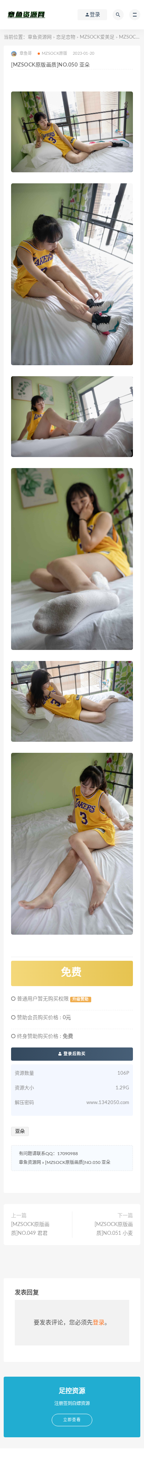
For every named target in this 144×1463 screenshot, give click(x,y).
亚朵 (20, 1131)
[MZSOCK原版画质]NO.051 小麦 (114, 1229)
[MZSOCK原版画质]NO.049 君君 (30, 1229)
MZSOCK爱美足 (97, 37)
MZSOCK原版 (55, 53)
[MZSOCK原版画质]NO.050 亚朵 (77, 1162)
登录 (98, 1323)
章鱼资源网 (40, 37)
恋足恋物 (65, 37)
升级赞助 (80, 999)
